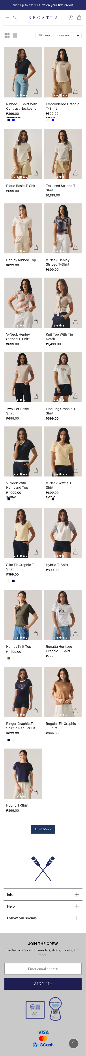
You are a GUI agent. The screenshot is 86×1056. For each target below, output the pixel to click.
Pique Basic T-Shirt (21, 186)
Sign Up (43, 983)
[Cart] (79, 18)
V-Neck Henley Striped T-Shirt (57, 262)
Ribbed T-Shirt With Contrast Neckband (21, 106)
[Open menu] (7, 18)
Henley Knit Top (18, 646)
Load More (43, 829)
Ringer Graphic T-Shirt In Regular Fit (20, 726)
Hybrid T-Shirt (57, 565)
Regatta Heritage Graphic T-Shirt (59, 648)
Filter (47, 35)
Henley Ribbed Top (21, 260)
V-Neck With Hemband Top (17, 485)
